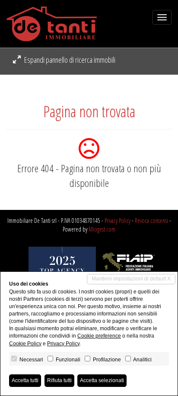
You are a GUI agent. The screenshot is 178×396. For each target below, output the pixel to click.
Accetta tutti (25, 380)
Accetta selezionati (102, 380)
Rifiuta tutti (59, 380)
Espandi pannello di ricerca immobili (69, 60)
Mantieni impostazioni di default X (131, 279)
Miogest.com (102, 229)
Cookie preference (99, 336)
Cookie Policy (25, 344)
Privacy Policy (117, 220)
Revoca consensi (151, 220)
